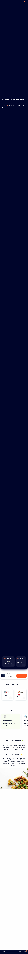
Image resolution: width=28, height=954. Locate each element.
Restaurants (4, 952)
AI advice (19, 952)
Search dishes (12, 952)
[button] (8, 661)
